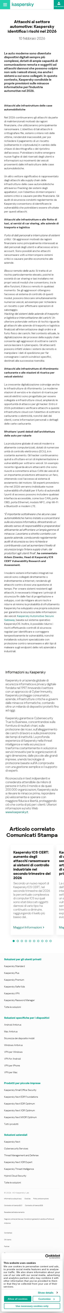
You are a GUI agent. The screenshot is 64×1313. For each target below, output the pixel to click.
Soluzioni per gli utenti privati (22, 959)
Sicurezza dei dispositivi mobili (19, 1038)
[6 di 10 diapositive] (34, 941)
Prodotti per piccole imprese (22, 1083)
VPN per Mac (10, 1072)
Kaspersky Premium (14, 979)
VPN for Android (12, 1058)
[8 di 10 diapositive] (42, 941)
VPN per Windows (13, 1052)
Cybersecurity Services (16, 1148)
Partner (6, 1246)
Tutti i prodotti (11, 1124)
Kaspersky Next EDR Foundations (21, 1096)
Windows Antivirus (13, 1045)
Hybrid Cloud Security (15, 1175)
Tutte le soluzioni (12, 1007)
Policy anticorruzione (40, 1199)
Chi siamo (7, 1240)
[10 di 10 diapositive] (50, 941)
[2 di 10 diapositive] (18, 941)
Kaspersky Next (12, 1141)
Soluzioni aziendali (15, 1134)
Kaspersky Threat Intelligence (19, 1169)
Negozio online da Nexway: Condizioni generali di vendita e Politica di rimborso (29, 1221)
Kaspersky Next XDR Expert (18, 1162)
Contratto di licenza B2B (34, 1205)
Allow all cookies (17, 1299)
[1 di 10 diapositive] (14, 941)
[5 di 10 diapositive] (30, 941)
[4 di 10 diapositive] (26, 941)
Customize (44, 1299)
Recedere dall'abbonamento (14, 1212)
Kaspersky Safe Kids (14, 986)
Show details (45, 1292)
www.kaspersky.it (16, 812)
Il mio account (59, 6)
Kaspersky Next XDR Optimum (19, 1110)
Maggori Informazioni (27, 927)
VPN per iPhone (12, 1065)
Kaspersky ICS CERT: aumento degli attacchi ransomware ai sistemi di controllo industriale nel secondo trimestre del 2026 (32, 865)
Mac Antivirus (11, 1031)
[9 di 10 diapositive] (46, 941)
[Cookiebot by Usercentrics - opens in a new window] (45, 1256)
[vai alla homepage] (23, 4)
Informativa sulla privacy (13, 1199)
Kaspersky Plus (11, 973)
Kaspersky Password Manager (19, 1000)
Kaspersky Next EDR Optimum (19, 1103)
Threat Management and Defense (21, 1155)
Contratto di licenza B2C (13, 1205)
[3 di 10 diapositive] (22, 941)
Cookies (27, 1199)
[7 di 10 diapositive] (38, 941)
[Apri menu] (5, 4)
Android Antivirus (12, 1024)
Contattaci (8, 1233)
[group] (32, 890)
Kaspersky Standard (14, 966)
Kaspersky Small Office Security (20, 1090)
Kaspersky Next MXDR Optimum (20, 1117)
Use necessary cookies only (32, 1306)
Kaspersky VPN (11, 993)
